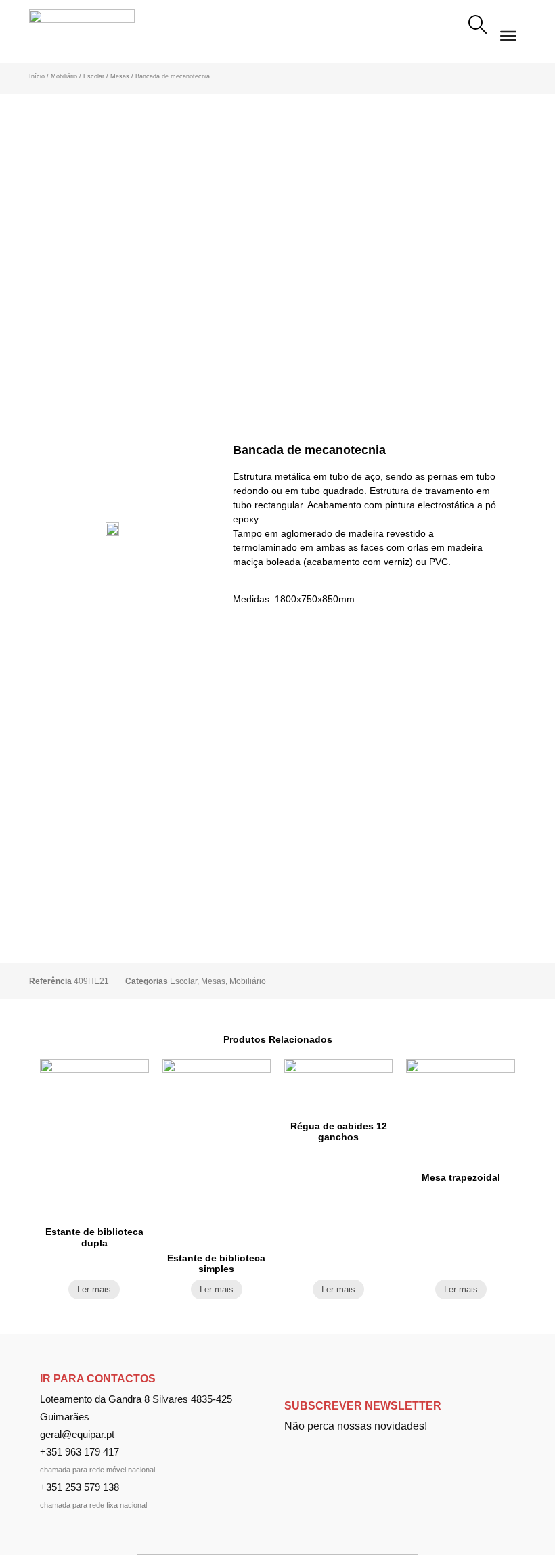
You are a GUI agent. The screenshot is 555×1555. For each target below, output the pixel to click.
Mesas (119, 76)
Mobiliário (64, 76)
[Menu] (508, 35)
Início (37, 76)
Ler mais (94, 1289)
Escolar (93, 76)
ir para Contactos (98, 1378)
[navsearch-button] (477, 26)
